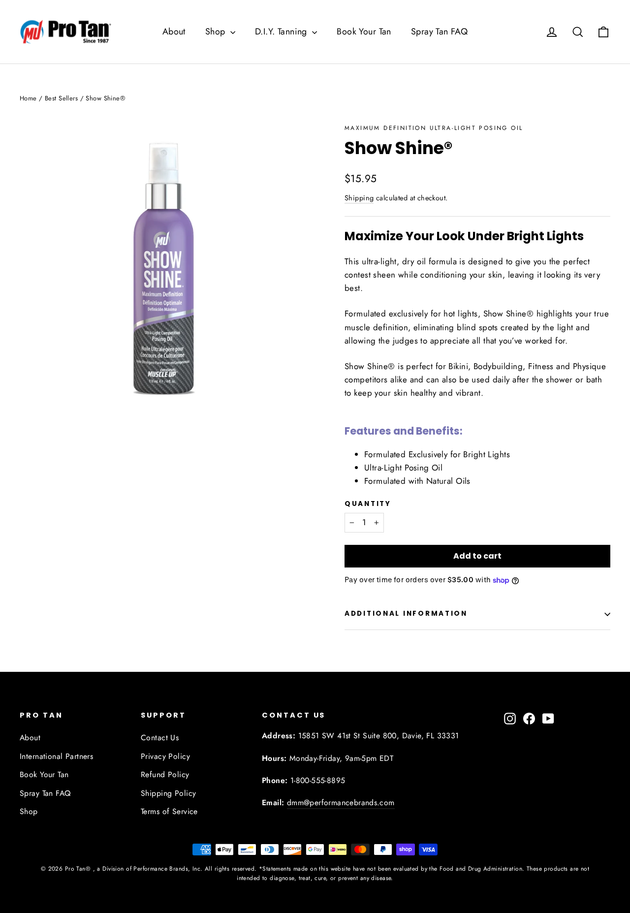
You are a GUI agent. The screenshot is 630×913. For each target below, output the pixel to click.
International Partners (56, 756)
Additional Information (406, 613)
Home (28, 98)
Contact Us (160, 737)
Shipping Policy (168, 793)
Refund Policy (165, 774)
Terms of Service (169, 811)
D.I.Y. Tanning (282, 31)
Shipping (359, 198)
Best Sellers (61, 98)
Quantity (368, 504)
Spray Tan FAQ (439, 31)
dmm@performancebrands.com (341, 802)
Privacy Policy (165, 756)
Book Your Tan (364, 31)
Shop (216, 31)
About (174, 31)
